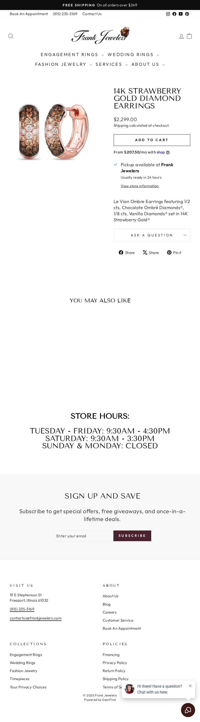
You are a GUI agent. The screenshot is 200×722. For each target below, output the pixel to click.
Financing (111, 654)
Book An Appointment (29, 13)
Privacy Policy (115, 662)
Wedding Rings (131, 54)
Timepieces (20, 678)
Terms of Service (117, 687)
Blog (107, 604)
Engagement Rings (70, 54)
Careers (109, 612)
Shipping (121, 125)
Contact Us (92, 13)
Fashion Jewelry (62, 64)
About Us (146, 64)
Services (110, 64)
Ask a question (152, 235)
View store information (140, 186)
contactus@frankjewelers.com (35, 618)
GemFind (109, 700)
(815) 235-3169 (65, 13)
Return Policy (114, 670)
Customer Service (118, 620)
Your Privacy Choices (28, 687)
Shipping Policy (116, 678)
